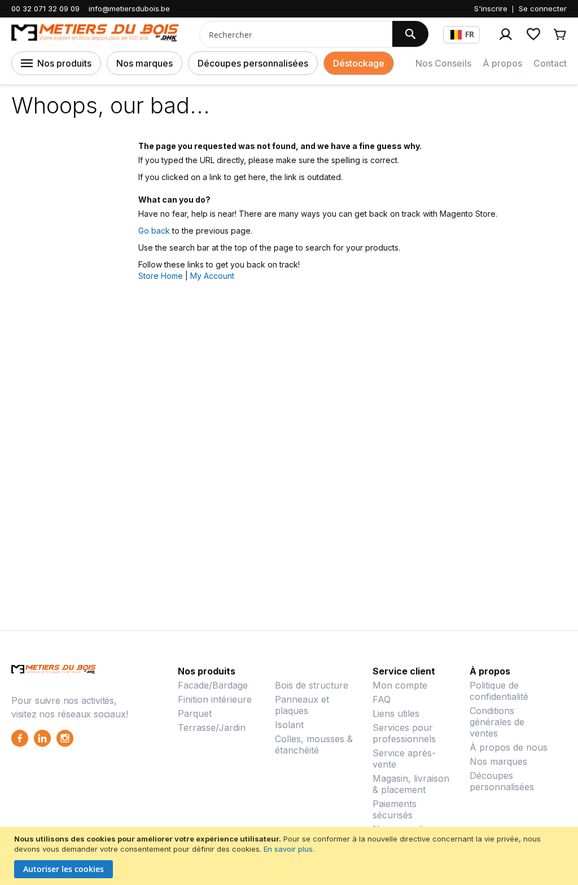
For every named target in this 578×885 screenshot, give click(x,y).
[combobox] (291, 34)
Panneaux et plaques (302, 705)
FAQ (382, 699)
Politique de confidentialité (499, 691)
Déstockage (358, 63)
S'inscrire (490, 8)
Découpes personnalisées (253, 63)
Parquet (195, 713)
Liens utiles (396, 713)
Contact (550, 63)
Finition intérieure (215, 699)
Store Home (160, 276)
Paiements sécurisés (395, 809)
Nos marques (144, 63)
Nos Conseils (443, 63)
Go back (154, 230)
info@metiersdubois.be (129, 8)
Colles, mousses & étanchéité (314, 744)
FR (469, 34)
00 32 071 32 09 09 (45, 8)
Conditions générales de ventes (497, 722)
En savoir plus (288, 848)
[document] (290, 856)
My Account (212, 276)
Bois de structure (311, 685)
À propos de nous (509, 747)
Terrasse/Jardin (212, 727)
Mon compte (400, 685)
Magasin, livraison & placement (411, 784)
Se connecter (543, 8)
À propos (502, 63)
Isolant (289, 724)
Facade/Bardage (213, 685)
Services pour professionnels (404, 733)
